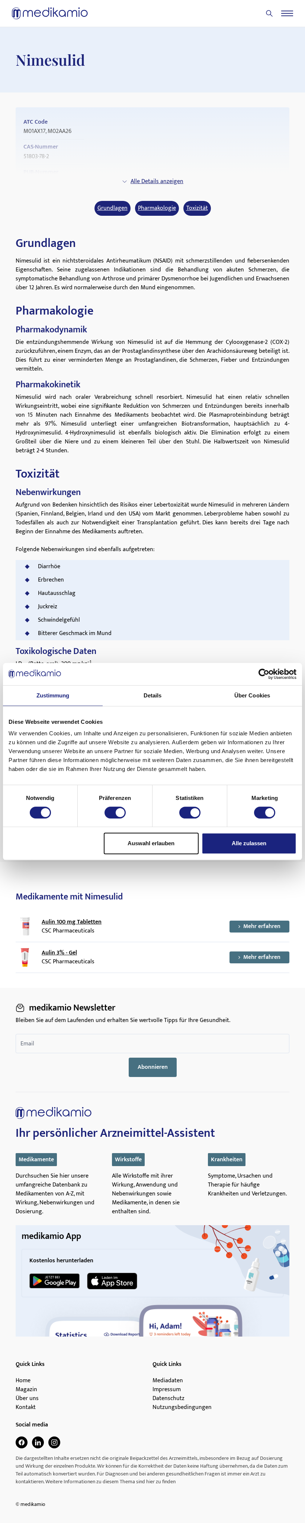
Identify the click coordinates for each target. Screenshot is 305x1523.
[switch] (115, 813)
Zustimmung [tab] (53, 695)
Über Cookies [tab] (252, 695)
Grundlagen (112, 208)
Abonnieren (153, 1067)
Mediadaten (167, 1380)
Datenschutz (168, 1398)
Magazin (26, 1389)
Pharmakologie (157, 208)
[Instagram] (54, 1442)
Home (23, 1380)
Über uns (27, 1398)
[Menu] (287, 13)
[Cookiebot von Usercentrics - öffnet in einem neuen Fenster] (263, 674)
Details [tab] (153, 695)
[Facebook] (22, 1442)
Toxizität (197, 208)
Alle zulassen (249, 843)
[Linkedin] (38, 1442)
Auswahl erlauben (151, 843)
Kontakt (26, 1407)
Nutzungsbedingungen (182, 1407)
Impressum (166, 1389)
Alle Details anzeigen (157, 181)
